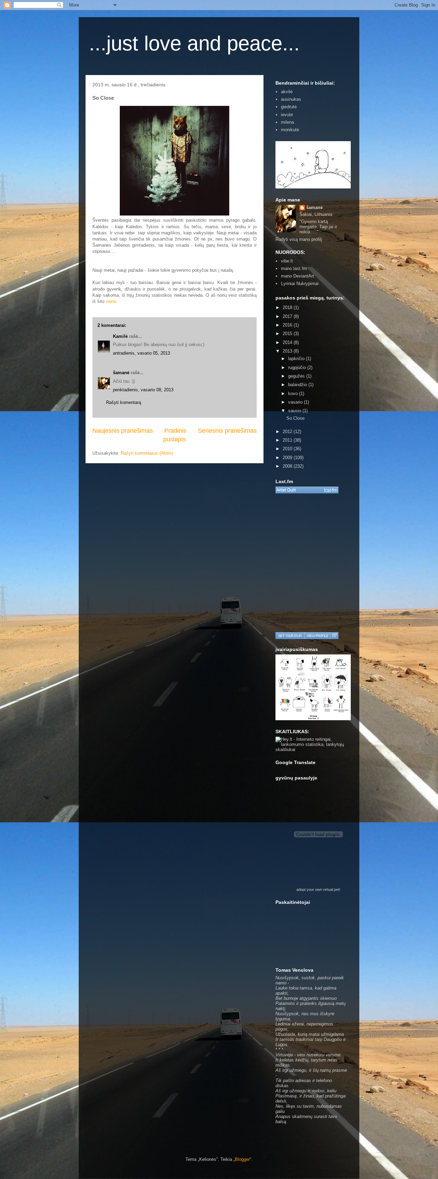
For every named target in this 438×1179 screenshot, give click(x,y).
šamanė (121, 372)
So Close (295, 418)
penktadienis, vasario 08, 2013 (143, 389)
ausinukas (291, 99)
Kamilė (120, 336)
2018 (288, 307)
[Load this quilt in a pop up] (334, 635)
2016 (288, 325)
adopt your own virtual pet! (318, 889)
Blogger (242, 1159)
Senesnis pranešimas (227, 430)
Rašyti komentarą (123, 402)
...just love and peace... (194, 43)
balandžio (298, 384)
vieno (111, 301)
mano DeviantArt (297, 276)
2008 (288, 466)
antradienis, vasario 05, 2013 (141, 353)
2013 (288, 351)
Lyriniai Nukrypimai (300, 283)
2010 (288, 448)
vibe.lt (287, 260)
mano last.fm (294, 268)
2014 (288, 342)
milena (287, 122)
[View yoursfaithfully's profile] (317, 635)
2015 (288, 333)
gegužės (297, 376)
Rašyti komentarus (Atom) (147, 453)
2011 (288, 440)
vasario (296, 402)
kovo (293, 393)
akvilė (287, 91)
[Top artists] (306, 490)
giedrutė (289, 106)
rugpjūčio (297, 367)
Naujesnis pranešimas (122, 430)
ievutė (287, 114)
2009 (288, 457)
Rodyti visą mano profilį (298, 239)
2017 (288, 316)
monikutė (290, 129)
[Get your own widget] (290, 635)
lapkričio (297, 358)
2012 (288, 431)
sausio (295, 410)
